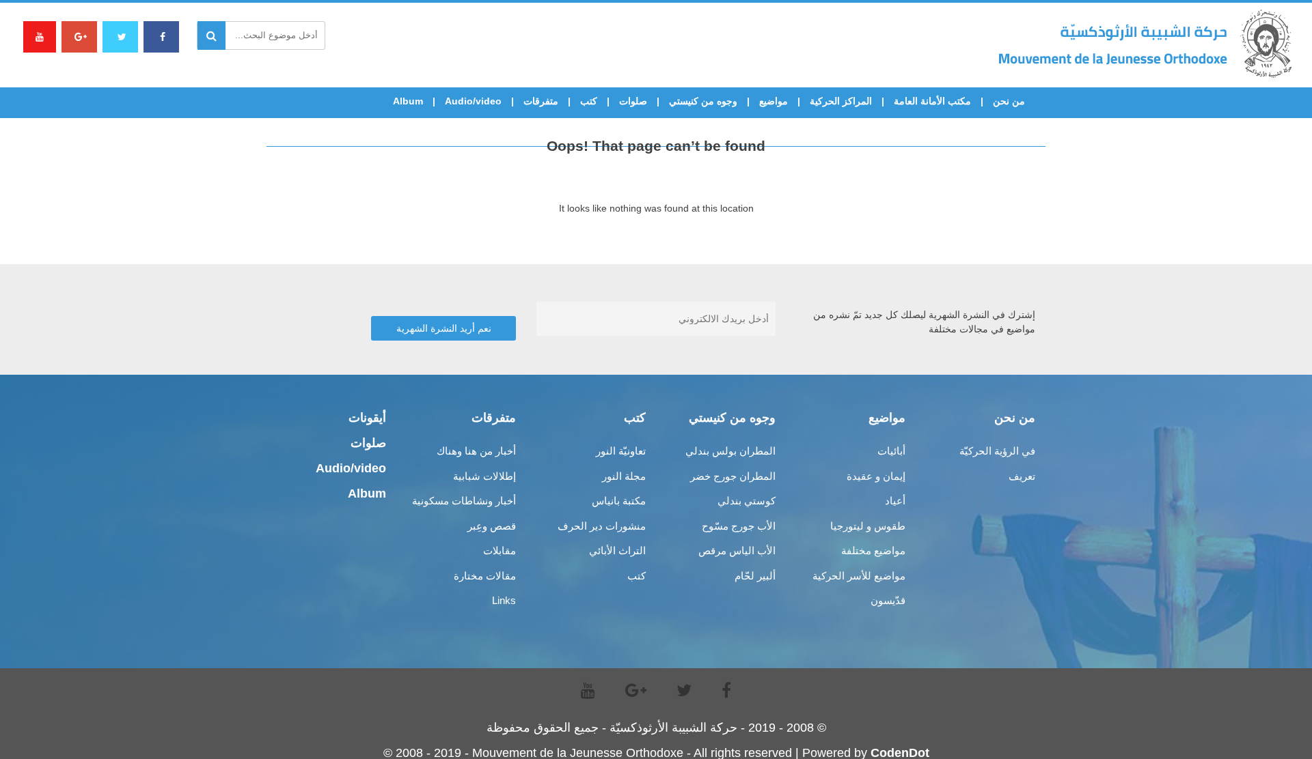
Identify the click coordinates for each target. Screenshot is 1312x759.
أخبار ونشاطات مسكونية (464, 500)
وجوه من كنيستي (703, 101)
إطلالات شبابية (484, 476)
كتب (588, 101)
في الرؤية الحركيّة (997, 451)
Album (408, 101)
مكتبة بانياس (619, 500)
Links (504, 600)
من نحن (1009, 101)
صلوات (633, 101)
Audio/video (473, 101)
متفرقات (540, 101)
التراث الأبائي (617, 550)
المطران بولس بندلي (730, 451)
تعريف (1022, 476)
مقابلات (499, 550)
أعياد (895, 500)
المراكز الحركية (841, 101)
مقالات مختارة (485, 576)
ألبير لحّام (755, 576)
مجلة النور (624, 476)
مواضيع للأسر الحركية (858, 576)
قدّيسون (888, 600)
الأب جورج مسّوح (739, 526)
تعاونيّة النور (621, 451)
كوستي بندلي (747, 500)
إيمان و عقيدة (876, 476)
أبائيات (891, 451)
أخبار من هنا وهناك (476, 451)
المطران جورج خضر (733, 476)
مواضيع (773, 101)
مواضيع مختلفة (873, 550)
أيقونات (367, 418)
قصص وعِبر (491, 526)
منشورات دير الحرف (602, 526)
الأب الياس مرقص (737, 550)
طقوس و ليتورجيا (867, 526)
